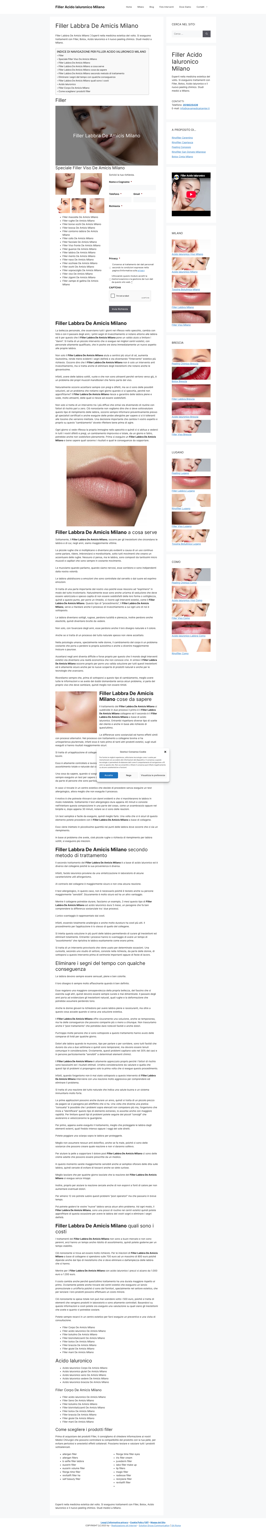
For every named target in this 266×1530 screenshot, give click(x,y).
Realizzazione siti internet (124, 1525)
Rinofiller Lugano (181, 508)
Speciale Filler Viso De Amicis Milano (78, 59)
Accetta (109, 775)
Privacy (114, 258)
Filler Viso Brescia (181, 434)
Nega (128, 775)
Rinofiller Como (180, 653)
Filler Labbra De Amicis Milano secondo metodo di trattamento (91, 73)
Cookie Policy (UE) (139, 1522)
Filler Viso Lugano (182, 526)
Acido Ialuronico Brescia (185, 416)
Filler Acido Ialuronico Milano (80, 7)
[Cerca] (207, 34)
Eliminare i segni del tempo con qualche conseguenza (87, 77)
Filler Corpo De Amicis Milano (74, 87)
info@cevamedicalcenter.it (195, 108)
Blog (151, 7)
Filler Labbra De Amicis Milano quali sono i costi (84, 80)
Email (138, 194)
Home (129, 7)
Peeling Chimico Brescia (185, 363)
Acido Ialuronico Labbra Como (188, 635)
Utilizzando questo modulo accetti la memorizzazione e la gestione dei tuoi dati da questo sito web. (132, 279)
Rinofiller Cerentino (182, 137)
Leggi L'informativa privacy (114, 1522)
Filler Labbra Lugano (183, 490)
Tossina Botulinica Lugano (186, 544)
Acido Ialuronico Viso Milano (187, 254)
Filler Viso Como (181, 618)
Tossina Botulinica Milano (186, 289)
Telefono (115, 194)
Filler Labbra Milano (183, 307)
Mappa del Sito (157, 1522)
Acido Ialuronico (67, 84)
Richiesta (115, 206)
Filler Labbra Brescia (183, 399)
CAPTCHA (115, 287)
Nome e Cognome (120, 182)
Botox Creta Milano (182, 156)
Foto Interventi (166, 7)
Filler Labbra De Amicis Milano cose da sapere (83, 69)
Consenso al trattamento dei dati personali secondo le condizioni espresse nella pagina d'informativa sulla (133, 267)
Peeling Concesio (181, 147)
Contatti (200, 7)
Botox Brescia (179, 381)
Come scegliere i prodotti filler (74, 91)
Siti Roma (176, 1525)
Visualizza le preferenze (153, 775)
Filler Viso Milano (181, 325)
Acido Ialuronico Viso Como (187, 600)
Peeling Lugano (180, 473)
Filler (61, 55)
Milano (140, 7)
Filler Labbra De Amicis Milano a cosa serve (81, 66)
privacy (141, 270)
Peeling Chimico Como (184, 582)
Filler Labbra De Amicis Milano (74, 62)
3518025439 (190, 105)
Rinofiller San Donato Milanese (189, 152)
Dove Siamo (185, 7)
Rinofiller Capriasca (182, 142)
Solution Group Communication (154, 1525)
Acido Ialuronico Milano (185, 271)
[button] (165, 751)
